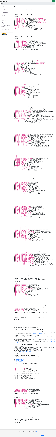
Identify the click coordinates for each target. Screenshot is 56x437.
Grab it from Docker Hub (19, 360)
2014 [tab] (52, 12)
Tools (2, 11)
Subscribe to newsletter (5, 18)
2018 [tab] (40, 12)
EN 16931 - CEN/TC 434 (5, 14)
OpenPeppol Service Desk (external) (5, 26)
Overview (3, 6)
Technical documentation (5, 9)
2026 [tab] (15, 12)
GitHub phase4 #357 (51, 339)
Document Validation (22, 1)
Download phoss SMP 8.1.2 (19, 359)
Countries (3, 15)
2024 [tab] (21, 12)
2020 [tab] (34, 12)
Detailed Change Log (18, 361)
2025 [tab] (18, 12)
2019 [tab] (37, 12)
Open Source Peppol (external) (6, 17)
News (2, 8)
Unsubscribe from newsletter (28, 433)
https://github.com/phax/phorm (25, 351)
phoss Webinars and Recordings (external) (5, 29)
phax (36, 431)
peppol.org (42, 435)
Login (2, 22)
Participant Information (13, 1)
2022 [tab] (27, 12)
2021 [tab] (30, 12)
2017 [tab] (43, 12)
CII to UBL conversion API (26, 320)
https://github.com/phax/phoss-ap (38, 333)
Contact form (3, 20)
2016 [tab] (46, 12)
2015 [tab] (49, 12)
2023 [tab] (24, 12)
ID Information (30, 1)
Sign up (53, 1)
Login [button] (36, 1)
